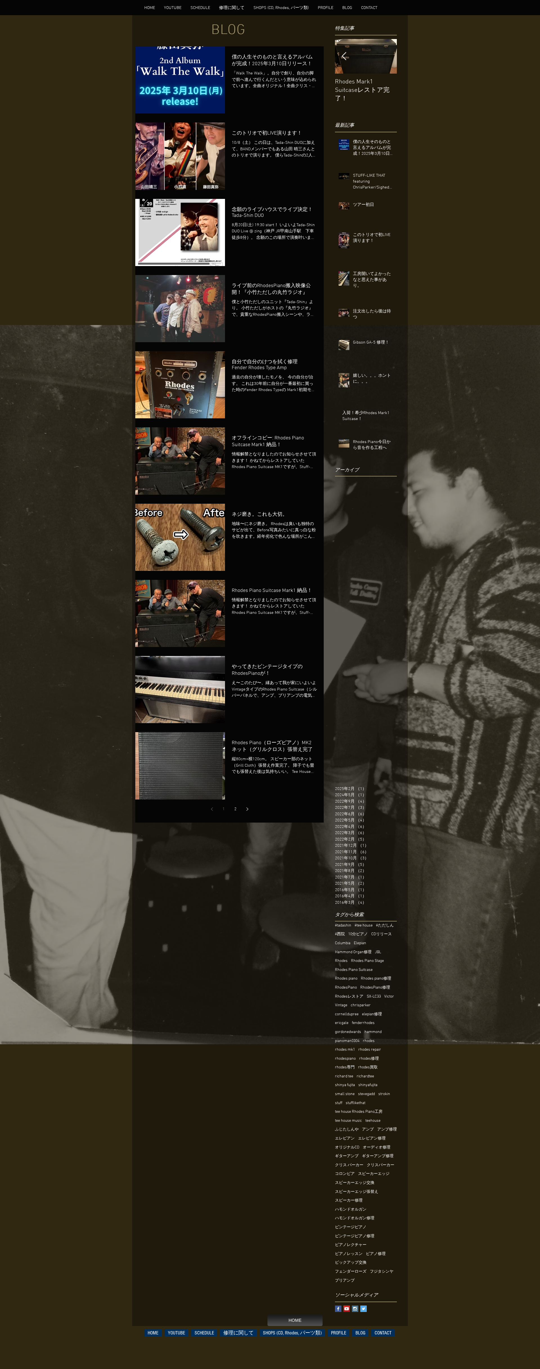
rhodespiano (345, 1058)
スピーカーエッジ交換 (354, 1182)
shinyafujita (367, 1085)
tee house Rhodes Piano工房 (358, 1111)
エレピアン (345, 1138)
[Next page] (247, 809)
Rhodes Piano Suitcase (354, 970)
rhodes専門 (345, 1067)
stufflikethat (355, 1103)
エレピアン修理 (372, 1138)
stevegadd (366, 1094)
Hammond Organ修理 (353, 952)
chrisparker (361, 1005)
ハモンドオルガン (350, 1209)
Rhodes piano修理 (376, 978)
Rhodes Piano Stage (367, 961)
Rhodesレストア (349, 996)
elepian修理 (372, 1014)
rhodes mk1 (345, 1049)
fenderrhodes (363, 1023)
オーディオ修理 (376, 1147)
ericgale (341, 1023)
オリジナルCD (347, 1147)
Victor (389, 996)
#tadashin (343, 925)
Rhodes (341, 961)
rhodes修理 (369, 1058)
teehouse (373, 1120)
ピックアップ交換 (350, 1262)
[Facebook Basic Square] (338, 1309)
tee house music (348, 1120)
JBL (378, 952)
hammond (373, 1032)
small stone (345, 1094)
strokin (384, 1094)
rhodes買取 (368, 1067)
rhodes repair (369, 1049)
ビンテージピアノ (350, 1227)
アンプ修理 (387, 1129)
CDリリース (381, 934)
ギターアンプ (347, 1156)
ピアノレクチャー (350, 1245)
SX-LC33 (374, 996)
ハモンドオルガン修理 (354, 1218)
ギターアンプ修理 (377, 1156)
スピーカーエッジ (374, 1174)
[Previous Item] (343, 56)
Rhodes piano (346, 978)
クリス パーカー (349, 1165)
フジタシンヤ (381, 1271)
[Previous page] (212, 809)
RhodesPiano (346, 987)
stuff (338, 1103)
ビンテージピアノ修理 (354, 1236)
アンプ (368, 1129)
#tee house (364, 925)
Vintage (341, 1005)
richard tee (344, 1076)
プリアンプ (345, 1280)
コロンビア (345, 1174)
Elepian (360, 943)
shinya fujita (345, 1085)
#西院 (340, 934)
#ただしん (385, 925)
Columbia (342, 943)
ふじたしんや (347, 1129)
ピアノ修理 (376, 1254)
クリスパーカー (380, 1165)
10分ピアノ (358, 934)
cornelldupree (347, 1014)
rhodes (369, 1041)
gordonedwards (348, 1032)
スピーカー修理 (349, 1200)
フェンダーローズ (350, 1271)
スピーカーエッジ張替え (356, 1191)
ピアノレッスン (349, 1254)
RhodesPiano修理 (375, 987)
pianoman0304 (347, 1041)
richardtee (365, 1076)
